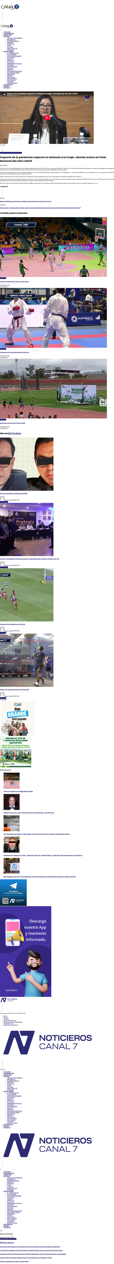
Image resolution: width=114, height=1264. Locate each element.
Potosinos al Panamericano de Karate (14, 352)
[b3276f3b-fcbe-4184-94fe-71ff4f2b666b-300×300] (13, 905)
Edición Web (6, 285)
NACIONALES (11, 39)
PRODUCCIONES (9, 51)
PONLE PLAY (11, 77)
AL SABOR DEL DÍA (13, 53)
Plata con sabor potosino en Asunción (14, 690)
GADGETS (10, 70)
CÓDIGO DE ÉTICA (8, 1023)
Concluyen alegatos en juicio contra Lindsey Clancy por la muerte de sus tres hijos (31, 1250)
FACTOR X (10, 68)
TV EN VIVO (7, 32)
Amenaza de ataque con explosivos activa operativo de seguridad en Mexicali (30, 1247)
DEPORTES (10, 44)
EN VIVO (6, 1017)
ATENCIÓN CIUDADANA (14, 56)
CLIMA (9, 45)
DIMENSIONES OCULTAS (14, 63)
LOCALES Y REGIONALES (14, 38)
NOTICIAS (7, 36)
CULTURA (10, 47)
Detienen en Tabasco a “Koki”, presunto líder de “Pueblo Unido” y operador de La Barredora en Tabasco (43, 855)
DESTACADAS (4, 153)
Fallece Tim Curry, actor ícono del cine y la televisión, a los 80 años (29, 813)
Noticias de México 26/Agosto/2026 (13, 494)
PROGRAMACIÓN (9, 33)
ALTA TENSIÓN (11, 54)
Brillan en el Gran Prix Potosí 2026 (12, 423)
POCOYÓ (9, 76)
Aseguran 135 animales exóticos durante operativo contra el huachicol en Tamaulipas (33, 1254)
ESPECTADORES (12, 67)
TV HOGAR (10, 82)
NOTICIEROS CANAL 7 (13, 73)
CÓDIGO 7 (10, 59)
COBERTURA (7, 35)
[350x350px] (15, 767)
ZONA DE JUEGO (12, 83)
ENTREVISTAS (8, 85)
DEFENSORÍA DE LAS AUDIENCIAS (13, 1022)
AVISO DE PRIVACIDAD (10, 1020)
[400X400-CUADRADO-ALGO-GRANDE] (18, 735)
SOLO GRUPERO (12, 79)
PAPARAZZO (11, 74)
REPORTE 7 (10, 42)
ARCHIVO (6, 86)
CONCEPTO (10, 60)
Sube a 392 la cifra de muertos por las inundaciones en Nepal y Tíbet (26, 1258)
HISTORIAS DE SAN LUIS (14, 71)
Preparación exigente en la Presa (12, 624)
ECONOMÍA (10, 50)
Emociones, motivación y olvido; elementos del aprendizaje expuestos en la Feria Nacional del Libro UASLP (40, 208)
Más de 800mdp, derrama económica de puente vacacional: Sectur (25, 201)
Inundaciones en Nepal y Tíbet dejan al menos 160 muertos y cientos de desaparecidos (37, 834)
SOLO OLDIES (11, 80)
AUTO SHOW (11, 57)
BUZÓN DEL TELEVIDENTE (11, 1025)
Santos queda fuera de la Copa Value (14, 282)
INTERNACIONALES (13, 41)
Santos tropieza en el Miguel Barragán (18, 791)
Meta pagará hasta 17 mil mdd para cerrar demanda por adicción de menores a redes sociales (40, 877)
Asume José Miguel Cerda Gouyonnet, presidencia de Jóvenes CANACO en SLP (29, 559)
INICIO (5, 1016)
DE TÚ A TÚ (10, 62)
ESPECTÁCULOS (12, 48)
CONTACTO (7, 88)
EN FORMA (10, 65)
